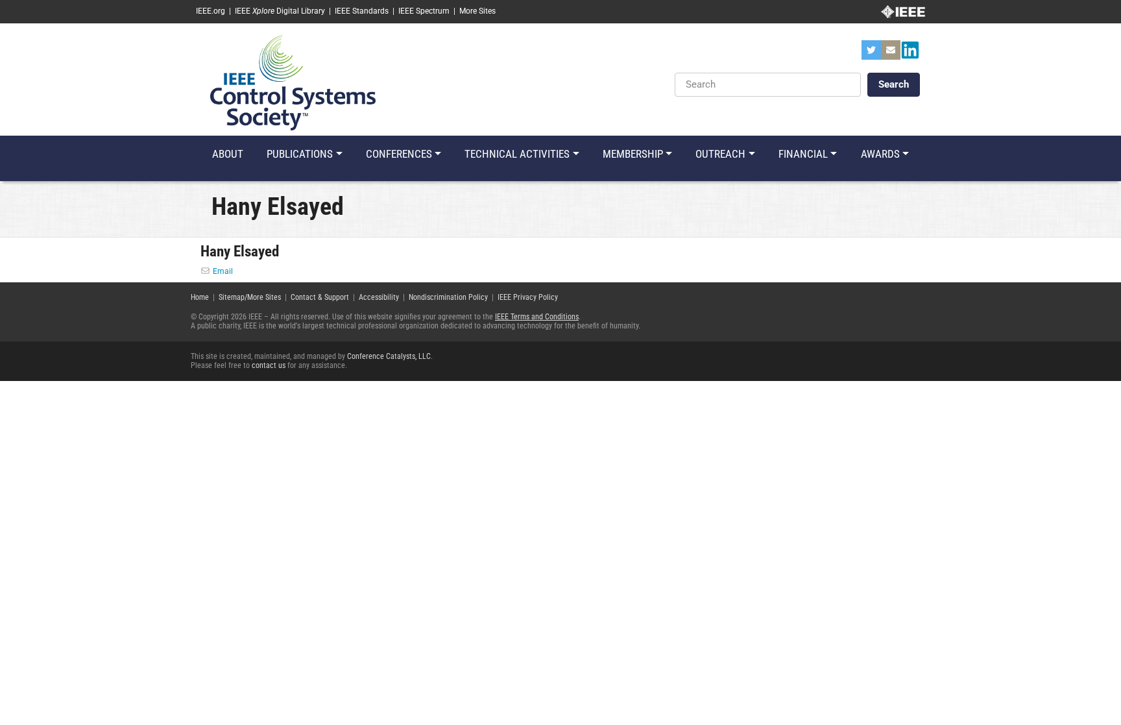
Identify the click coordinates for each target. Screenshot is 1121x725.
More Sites (477, 11)
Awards (880, 153)
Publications (300, 153)
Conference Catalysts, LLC (389, 356)
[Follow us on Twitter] (871, 54)
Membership (633, 153)
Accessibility (379, 297)
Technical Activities (517, 153)
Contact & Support (320, 297)
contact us (268, 365)
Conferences (399, 153)
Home (200, 297)
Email (223, 271)
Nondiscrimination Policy (448, 297)
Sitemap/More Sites (250, 297)
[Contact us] (890, 54)
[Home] (293, 82)
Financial (803, 153)
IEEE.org (210, 11)
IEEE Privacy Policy (528, 297)
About (227, 153)
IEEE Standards (362, 11)
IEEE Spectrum (424, 11)
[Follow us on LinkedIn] (910, 54)
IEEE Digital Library (280, 11)
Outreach (720, 153)
